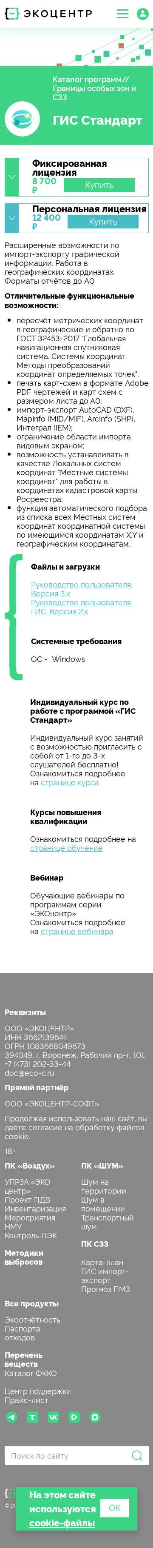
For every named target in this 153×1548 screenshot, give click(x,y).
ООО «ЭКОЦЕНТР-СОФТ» (52, 1103)
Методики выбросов (24, 1257)
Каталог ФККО (31, 1372)
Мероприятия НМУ (30, 1221)
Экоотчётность (32, 1319)
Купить (99, 184)
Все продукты (32, 1303)
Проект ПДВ (27, 1199)
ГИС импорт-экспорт (105, 1275)
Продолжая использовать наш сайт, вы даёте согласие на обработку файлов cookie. (76, 1126)
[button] (122, 13)
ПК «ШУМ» (102, 1165)
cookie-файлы (62, 1522)
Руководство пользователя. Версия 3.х (81, 588)
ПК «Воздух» (30, 1165)
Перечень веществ (23, 1359)
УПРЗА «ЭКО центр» (28, 1185)
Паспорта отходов (22, 1332)
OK (115, 1507)
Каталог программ (87, 79)
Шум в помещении (103, 1203)
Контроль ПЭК (31, 1234)
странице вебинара (77, 930)
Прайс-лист (26, 1399)
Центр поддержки (38, 1390)
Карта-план (102, 1261)
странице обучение (66, 847)
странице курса (70, 781)
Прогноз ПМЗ (105, 1288)
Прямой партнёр (37, 1087)
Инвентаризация (35, 1208)
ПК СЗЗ (94, 1243)
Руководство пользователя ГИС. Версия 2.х (81, 606)
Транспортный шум (107, 1221)
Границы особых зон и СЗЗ (94, 92)
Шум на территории (103, 1185)
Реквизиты (25, 1011)
